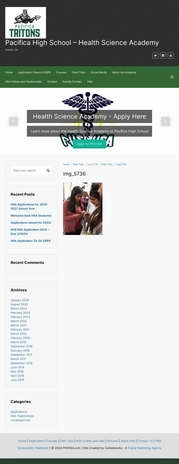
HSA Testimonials (22, 416)
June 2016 (17, 367)
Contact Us (145, 441)
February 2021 (20, 329)
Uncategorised (20, 420)
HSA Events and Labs (90, 441)
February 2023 (20, 317)
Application (36, 441)
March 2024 (19, 308)
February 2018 (20, 350)
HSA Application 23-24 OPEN (31, 240)
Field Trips (78, 164)
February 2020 (20, 338)
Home (66, 164)
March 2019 (18, 342)
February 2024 (20, 312)
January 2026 (20, 300)
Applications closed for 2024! (31, 222)
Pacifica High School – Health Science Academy (82, 42)
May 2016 (17, 371)
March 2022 (19, 321)
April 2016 (17, 375)
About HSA (128, 441)
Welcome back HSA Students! (31, 215)
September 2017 (21, 354)
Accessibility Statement (33, 448)
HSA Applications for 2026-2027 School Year (29, 206)
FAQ (158, 441)
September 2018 (22, 346)
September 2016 (22, 363)
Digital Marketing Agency (145, 448)
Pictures (112, 441)
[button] (13, 121)
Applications (19, 411)
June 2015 (17, 380)
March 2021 (18, 325)
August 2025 (19, 304)
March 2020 (19, 333)
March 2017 (18, 359)
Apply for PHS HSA (89, 144)
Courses (51, 441)
